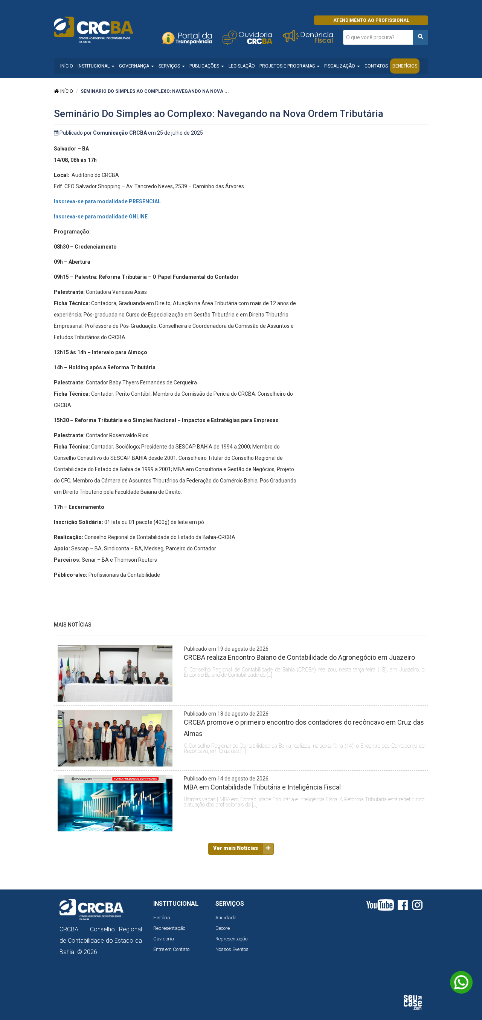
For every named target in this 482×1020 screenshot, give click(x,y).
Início (66, 91)
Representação (169, 928)
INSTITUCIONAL (94, 66)
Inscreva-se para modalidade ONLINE (101, 217)
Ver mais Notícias (235, 848)
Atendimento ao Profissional (371, 20)
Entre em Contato (171, 949)
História (161, 917)
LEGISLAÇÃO (242, 66)
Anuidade (225, 917)
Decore (222, 928)
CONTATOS (376, 66)
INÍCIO (66, 66)
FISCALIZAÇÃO (340, 66)
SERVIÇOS (170, 66)
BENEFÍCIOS (404, 66)
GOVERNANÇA (134, 66)
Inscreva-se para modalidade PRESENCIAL (107, 201)
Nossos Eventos (232, 949)
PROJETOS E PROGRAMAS (287, 66)
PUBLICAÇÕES (204, 66)
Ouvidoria (163, 939)
